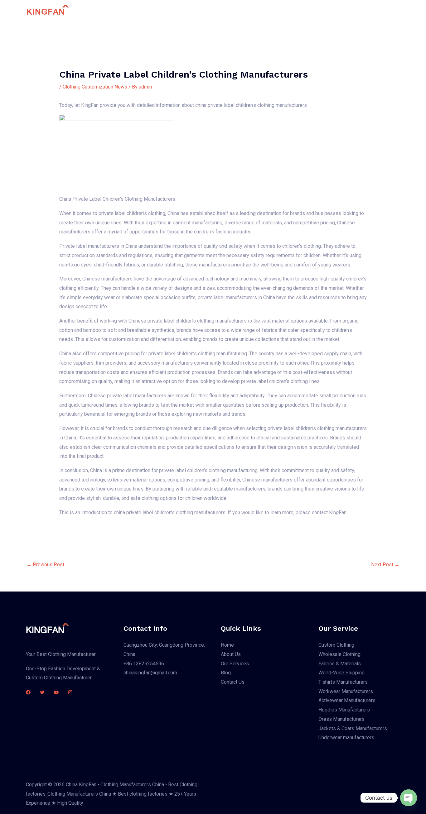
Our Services (255, 11)
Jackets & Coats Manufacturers (352, 728)
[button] (367, 11)
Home (194, 11)
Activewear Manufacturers (346, 700)
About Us (221, 11)
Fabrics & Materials (339, 664)
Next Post (385, 564)
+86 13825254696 (143, 664)
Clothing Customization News (95, 87)
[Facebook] (28, 692)
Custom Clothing (336, 645)
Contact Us (311, 11)
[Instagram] (70, 692)
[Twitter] (42, 692)
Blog (284, 11)
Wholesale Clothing (339, 654)
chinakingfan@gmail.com (150, 673)
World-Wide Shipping (341, 673)
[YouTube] (56, 692)
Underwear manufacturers (346, 737)
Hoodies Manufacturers (344, 710)
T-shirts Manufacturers (343, 682)
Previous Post (45, 564)
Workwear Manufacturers (345, 691)
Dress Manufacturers (341, 719)
